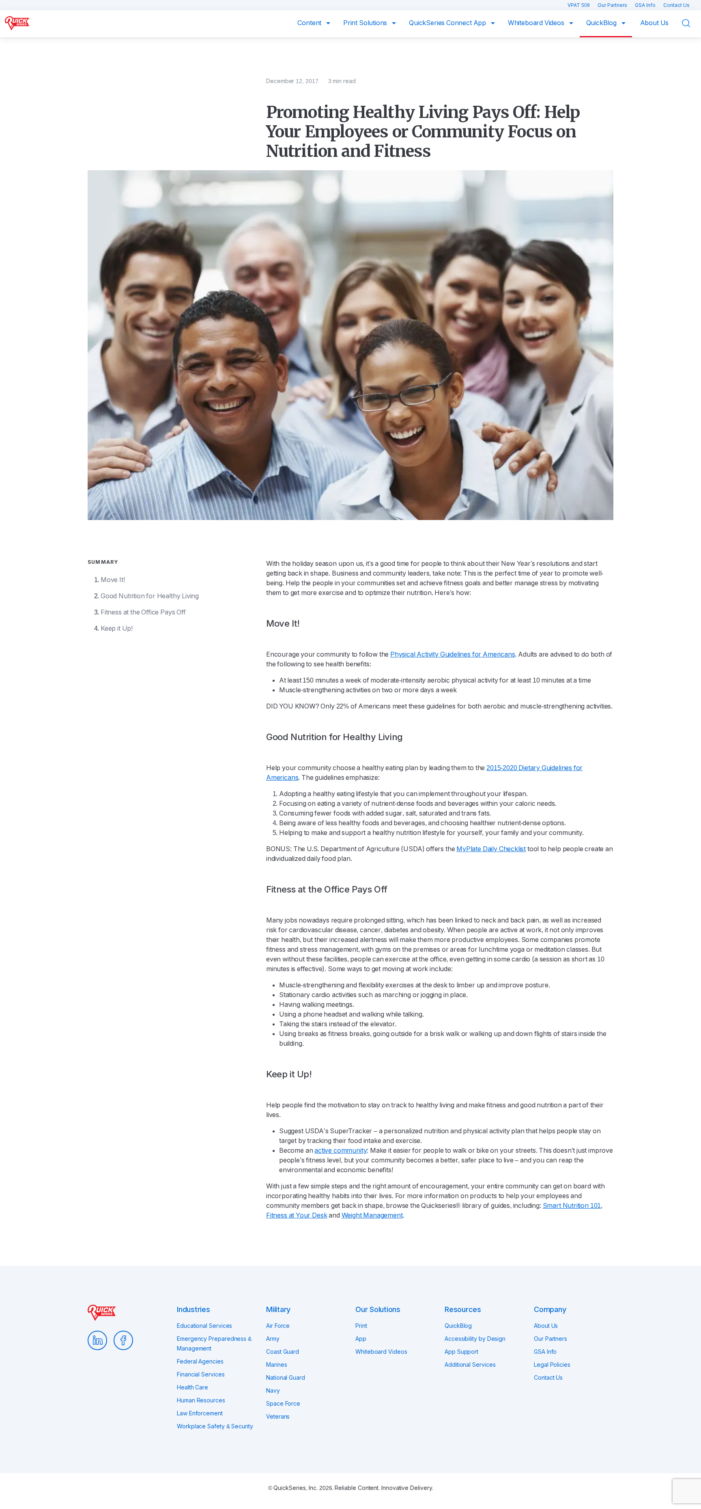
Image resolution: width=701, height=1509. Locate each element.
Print (361, 1326)
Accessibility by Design (475, 1339)
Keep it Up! (117, 628)
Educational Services (204, 1326)
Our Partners (613, 5)
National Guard (285, 1377)
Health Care (192, 1387)
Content (310, 22)
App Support (461, 1351)
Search (691, 23)
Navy (273, 1390)
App (360, 1339)
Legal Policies (552, 1364)
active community (340, 1150)
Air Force (278, 1326)
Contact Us (676, 5)
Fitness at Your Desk (296, 1215)
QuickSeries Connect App (448, 22)
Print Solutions (366, 22)
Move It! (113, 579)
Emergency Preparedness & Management (214, 1344)
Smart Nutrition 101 (572, 1205)
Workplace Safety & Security (215, 1426)
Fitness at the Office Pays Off (143, 612)
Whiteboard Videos (537, 22)
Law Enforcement (200, 1413)
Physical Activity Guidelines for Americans (452, 654)
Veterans (278, 1416)
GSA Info (646, 5)
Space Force (283, 1403)
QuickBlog (602, 22)
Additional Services (470, 1364)
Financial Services (201, 1374)
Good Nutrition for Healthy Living (150, 596)
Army (273, 1339)
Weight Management (372, 1215)
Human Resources (201, 1400)
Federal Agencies (200, 1361)
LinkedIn (97, 1340)
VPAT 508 (579, 5)
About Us (654, 22)
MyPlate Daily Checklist (491, 848)
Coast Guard (282, 1351)
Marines (276, 1364)
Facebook (123, 1340)
